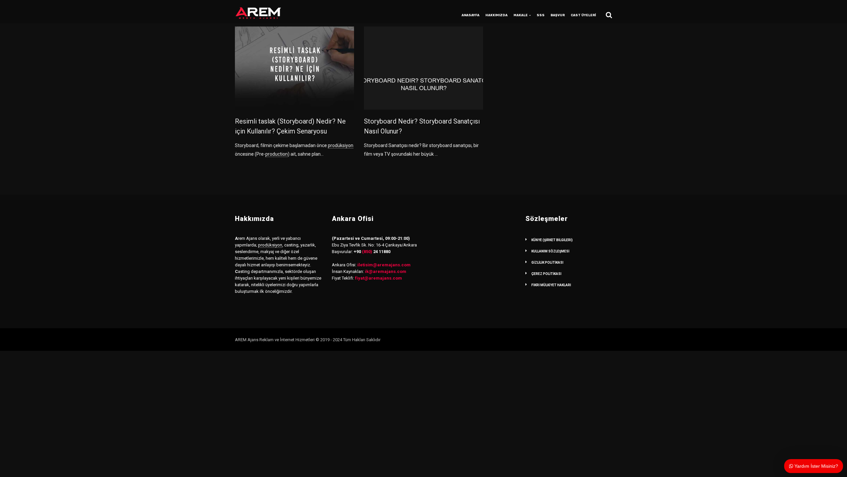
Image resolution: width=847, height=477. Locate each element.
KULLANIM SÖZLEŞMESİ (550, 251)
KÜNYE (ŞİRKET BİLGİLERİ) (552, 240)
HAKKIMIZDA (496, 15)
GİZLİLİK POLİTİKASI (547, 262)
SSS (541, 15)
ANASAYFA (470, 15)
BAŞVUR (558, 15)
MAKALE (520, 15)
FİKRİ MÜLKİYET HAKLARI (551, 285)
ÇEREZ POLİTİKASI (546, 274)
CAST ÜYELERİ (583, 15)
